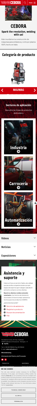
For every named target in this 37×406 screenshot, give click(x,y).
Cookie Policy (9, 385)
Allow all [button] (18, 395)
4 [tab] (20, 94)
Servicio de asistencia (15, 306)
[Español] (11, 2)
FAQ (7, 315)
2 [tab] (12, 94)
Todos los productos (8, 366)
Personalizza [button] (18, 401)
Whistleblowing (6, 352)
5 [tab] (24, 94)
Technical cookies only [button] (18, 390)
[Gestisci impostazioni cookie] (35, 203)
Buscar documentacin (15, 312)
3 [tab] (16, 94)
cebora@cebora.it (11, 349)
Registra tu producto (14, 309)
